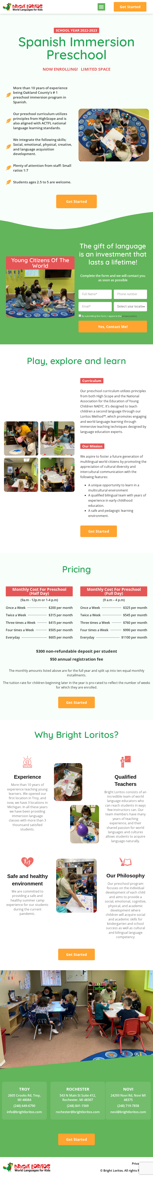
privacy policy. (129, 316)
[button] (101, 7)
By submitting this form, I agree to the (109, 316)
